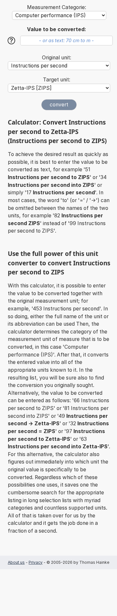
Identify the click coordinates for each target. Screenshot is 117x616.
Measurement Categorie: (56, 7)
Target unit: (56, 80)
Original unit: (56, 57)
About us (16, 562)
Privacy (36, 562)
